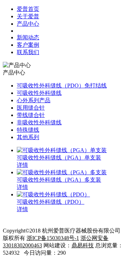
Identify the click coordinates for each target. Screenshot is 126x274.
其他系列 (28, 137)
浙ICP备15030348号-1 (53, 238)
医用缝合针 (31, 108)
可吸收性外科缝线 (39, 93)
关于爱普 (28, 16)
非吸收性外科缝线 (39, 122)
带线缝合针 (31, 115)
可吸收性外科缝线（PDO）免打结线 (62, 86)
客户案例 (28, 45)
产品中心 (28, 24)
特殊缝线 (28, 130)
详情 (22, 165)
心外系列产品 (33, 100)
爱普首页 (28, 9)
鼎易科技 (82, 245)
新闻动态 (28, 37)
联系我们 (28, 52)
